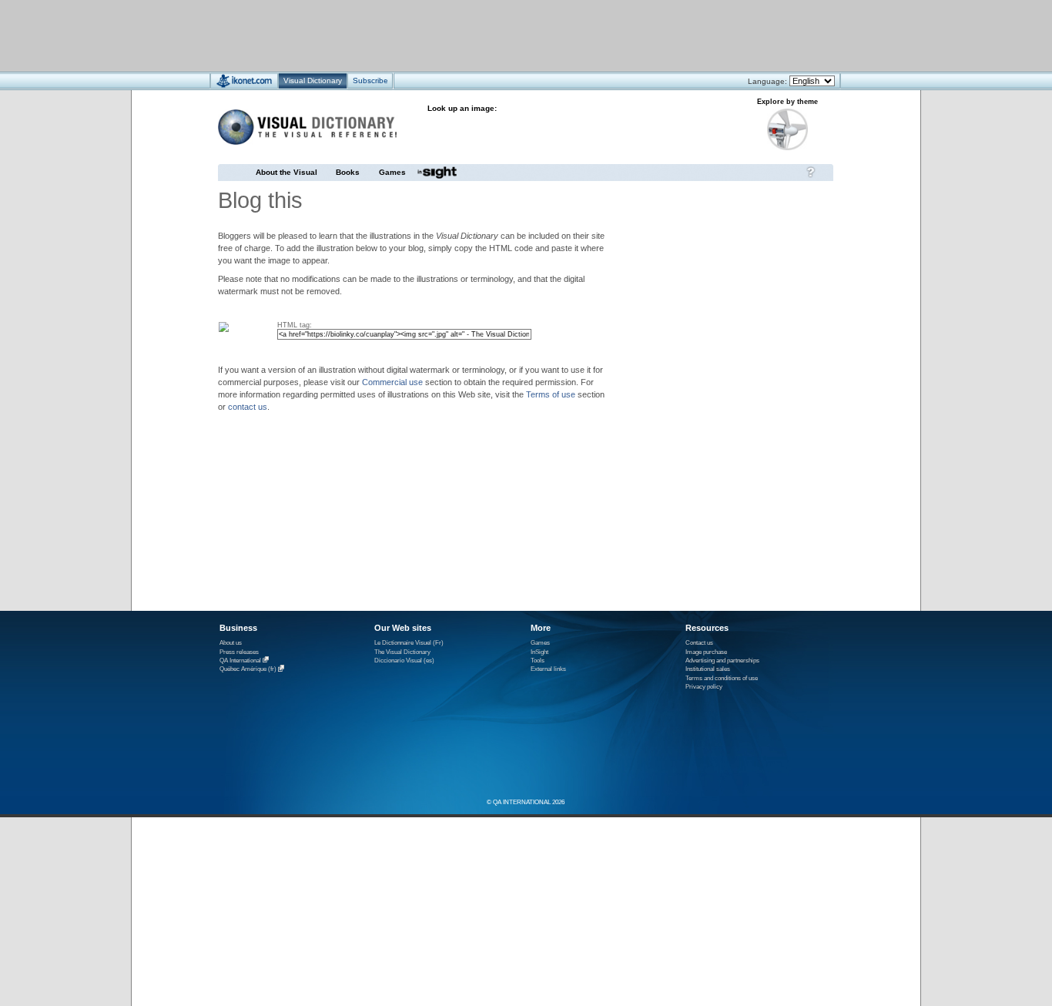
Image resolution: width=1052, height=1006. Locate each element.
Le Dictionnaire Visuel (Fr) (409, 642)
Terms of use (550, 394)
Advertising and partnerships (722, 660)
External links (548, 669)
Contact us (699, 642)
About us (230, 642)
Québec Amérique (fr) (247, 669)
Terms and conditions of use (721, 678)
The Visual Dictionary (402, 652)
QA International (240, 660)
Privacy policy (703, 686)
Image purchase (706, 652)
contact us (247, 406)
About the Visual (286, 172)
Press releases (239, 652)
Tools (537, 660)
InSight (539, 652)
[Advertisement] (480, 35)
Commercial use (392, 382)
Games (392, 172)
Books (348, 172)
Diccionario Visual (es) (404, 660)
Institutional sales (707, 669)
